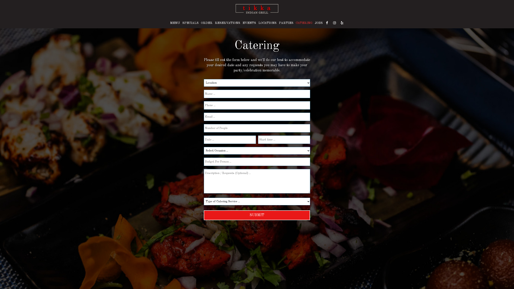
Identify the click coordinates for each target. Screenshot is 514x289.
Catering (304, 23)
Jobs (319, 23)
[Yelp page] (342, 23)
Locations (267, 23)
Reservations (227, 23)
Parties (286, 23)
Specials (190, 23)
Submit (257, 215)
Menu (175, 23)
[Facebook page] (327, 23)
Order (206, 23)
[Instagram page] (334, 23)
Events (249, 23)
